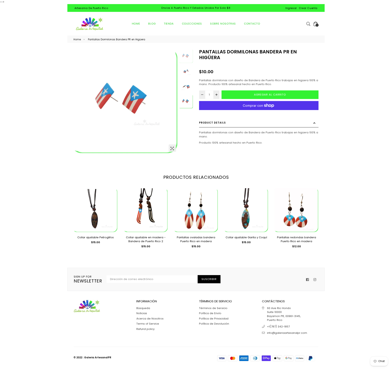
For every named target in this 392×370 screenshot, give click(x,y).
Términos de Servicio (213, 308)
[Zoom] (172, 148)
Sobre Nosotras (223, 24)
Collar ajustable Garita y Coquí (246, 237)
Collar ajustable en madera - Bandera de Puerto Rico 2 (146, 239)
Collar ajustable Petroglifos (95, 237)
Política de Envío (210, 313)
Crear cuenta (308, 8)
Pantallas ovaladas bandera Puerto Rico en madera (196, 239)
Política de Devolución (214, 324)
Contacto (252, 24)
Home (136, 24)
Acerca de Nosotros (150, 319)
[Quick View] (113, 197)
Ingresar (291, 8)
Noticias (141, 313)
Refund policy (145, 329)
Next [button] (173, 101)
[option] (126, 101)
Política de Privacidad (213, 319)
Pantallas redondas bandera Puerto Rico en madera (296, 239)
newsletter (88, 279)
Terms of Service (147, 324)
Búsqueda (143, 308)
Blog (152, 24)
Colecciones (192, 24)
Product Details (212, 122)
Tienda (169, 24)
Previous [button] (79, 101)
